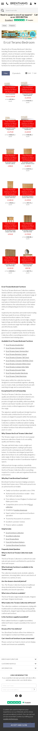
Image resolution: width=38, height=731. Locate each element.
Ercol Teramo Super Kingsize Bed (17, 351)
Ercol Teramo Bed (10, 94)
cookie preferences (10, 719)
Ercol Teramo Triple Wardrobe (16, 376)
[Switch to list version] (33, 73)
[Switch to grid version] (26, 73)
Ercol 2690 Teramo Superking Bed (28, 94)
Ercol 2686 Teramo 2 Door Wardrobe (27, 231)
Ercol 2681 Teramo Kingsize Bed (10, 128)
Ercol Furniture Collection (15, 533)
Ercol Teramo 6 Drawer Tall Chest (17, 357)
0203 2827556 (22, 17)
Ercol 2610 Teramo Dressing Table (28, 265)
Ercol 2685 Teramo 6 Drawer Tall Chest (10, 197)
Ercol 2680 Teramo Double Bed (28, 128)
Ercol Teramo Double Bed (14, 345)
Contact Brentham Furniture (16, 545)
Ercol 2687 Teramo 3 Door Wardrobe (10, 265)
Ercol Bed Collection (13, 536)
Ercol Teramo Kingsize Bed (15, 348)
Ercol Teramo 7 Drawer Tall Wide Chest (19, 360)
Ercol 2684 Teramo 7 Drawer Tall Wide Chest (27, 162)
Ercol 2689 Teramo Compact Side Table (10, 231)
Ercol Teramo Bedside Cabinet (16, 354)
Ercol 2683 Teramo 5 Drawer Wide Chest (27, 197)
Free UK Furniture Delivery (15, 542)
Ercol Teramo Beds (12, 539)
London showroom (20, 510)
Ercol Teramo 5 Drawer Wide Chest (18, 364)
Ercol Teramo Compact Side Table (17, 367)
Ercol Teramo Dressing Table (15, 370)
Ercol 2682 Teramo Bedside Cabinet (10, 162)
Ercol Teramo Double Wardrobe (17, 373)
